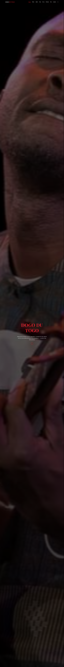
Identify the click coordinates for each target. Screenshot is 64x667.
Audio (37, 1)
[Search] (58, 2)
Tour (40, 1)
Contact (54, 1)
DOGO (10, 2)
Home (29, 1)
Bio (51, 1)
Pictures (47, 1)
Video (33, 1)
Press (43, 1)
